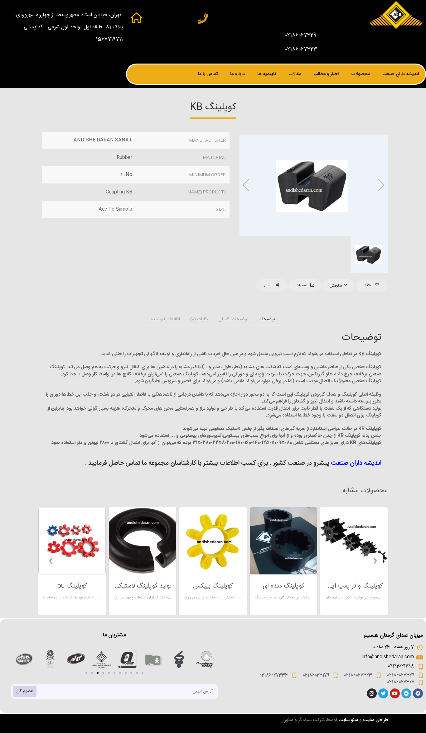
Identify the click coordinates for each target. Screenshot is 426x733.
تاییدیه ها (266, 74)
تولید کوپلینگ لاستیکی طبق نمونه (143, 586)
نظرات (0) (199, 319)
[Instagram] (372, 693)
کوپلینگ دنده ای (283, 586)
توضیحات (267, 319)
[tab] (267, 319)
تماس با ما (208, 74)
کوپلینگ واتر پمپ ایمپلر (354, 586)
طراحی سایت (375, 720)
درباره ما (237, 74)
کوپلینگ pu (72, 586)
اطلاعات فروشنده (165, 319)
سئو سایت (348, 720)
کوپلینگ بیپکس (213, 586)
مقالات (294, 74)
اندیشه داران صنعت (400, 74)
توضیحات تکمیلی (233, 319)
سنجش (336, 285)
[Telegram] (406, 693)
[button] (86, 673)
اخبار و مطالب (326, 74)
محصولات (360, 74)
